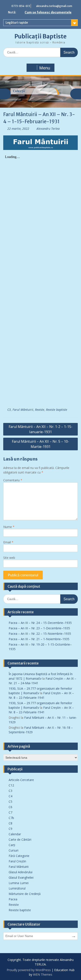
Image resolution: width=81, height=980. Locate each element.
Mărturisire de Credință (25, 894)
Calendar (15, 834)
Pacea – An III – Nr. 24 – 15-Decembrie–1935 (40, 623)
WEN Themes (42, 974)
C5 (10, 801)
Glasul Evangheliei (21, 877)
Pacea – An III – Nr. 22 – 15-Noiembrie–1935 (40, 633)
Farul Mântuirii (23, 410)
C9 (10, 829)
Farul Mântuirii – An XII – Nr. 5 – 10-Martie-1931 (40, 444)
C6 (10, 807)
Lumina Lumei (19, 883)
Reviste (39, 410)
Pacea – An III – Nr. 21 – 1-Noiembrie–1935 (39, 639)
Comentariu (12, 480)
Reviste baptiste (56, 410)
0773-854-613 (20, 6)
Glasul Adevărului (20, 872)
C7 (10, 812)
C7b (11, 818)
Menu (44, 68)
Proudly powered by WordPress (29, 970)
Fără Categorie (19, 856)
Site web (9, 558)
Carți (12, 845)
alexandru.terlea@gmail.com (54, 6)
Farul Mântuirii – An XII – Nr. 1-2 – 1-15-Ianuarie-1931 (40, 429)
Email (8, 542)
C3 (9, 410)
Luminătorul (17, 888)
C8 (10, 823)
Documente (22, 91)
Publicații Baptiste (40, 36)
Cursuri (13, 850)
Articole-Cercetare (21, 780)
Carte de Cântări (20, 839)
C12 (11, 785)
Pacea (13, 899)
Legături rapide (17, 23)
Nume (8, 527)
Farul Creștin (17, 861)
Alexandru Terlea (48, 129)
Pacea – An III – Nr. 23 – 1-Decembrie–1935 (39, 628)
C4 (10, 796)
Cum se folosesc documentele (48, 12)
